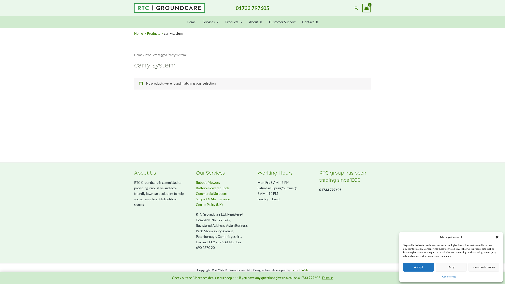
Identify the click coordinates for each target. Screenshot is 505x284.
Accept (418, 267)
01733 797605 (252, 8)
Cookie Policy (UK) (209, 205)
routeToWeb (299, 270)
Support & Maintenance (213, 199)
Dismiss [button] (327, 278)
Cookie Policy (449, 276)
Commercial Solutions (211, 194)
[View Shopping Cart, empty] (366, 8)
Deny (451, 267)
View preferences (483, 267)
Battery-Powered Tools (212, 188)
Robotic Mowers (208, 182)
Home (138, 55)
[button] (497, 237)
